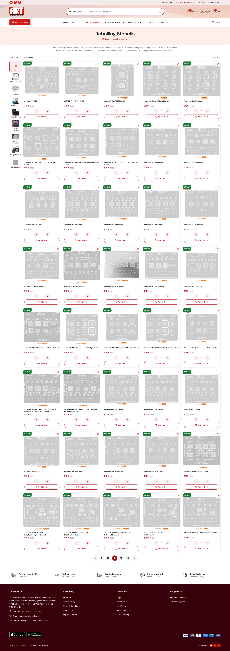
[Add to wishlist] (58, 64)
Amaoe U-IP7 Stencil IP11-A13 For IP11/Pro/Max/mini (117, 534)
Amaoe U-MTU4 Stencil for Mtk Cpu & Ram (81, 348)
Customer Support (133, 22)
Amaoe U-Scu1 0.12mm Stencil (196, 101)
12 (121, 558)
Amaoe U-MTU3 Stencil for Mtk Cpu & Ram (121, 348)
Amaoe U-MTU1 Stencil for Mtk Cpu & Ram (201, 348)
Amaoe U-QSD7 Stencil (33, 224)
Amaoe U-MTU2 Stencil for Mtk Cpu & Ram (161, 348)
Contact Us (68, 610)
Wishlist (202, 2)
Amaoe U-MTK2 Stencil (113, 471)
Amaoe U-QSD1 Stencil (193, 286)
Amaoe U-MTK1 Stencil (153, 471)
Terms (149, 22)
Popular (29, 57)
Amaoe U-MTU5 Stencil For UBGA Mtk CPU (41, 348)
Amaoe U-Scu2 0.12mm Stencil (156, 101)
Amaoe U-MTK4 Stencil (33, 471)
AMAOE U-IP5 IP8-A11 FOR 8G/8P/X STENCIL (201, 533)
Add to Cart (43, 117)
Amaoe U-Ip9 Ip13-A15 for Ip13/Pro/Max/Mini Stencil (35, 534)
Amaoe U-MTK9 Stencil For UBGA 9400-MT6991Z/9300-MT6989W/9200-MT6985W (40, 411)
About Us (76, 22)
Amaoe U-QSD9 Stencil (153, 163)
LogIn (119, 597)
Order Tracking (214, 2)
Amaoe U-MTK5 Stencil (193, 409)
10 (108, 558)
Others (162, 22)
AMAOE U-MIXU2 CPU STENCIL (196, 471)
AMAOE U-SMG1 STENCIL (74, 101)
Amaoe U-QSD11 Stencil (113, 286)
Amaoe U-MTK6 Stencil (153, 409)
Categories (21, 22)
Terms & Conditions (72, 606)
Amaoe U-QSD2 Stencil (33, 286)
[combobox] (76, 11)
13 (128, 558)
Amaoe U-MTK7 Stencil (113, 409)
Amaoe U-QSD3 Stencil (193, 224)
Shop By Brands (112, 22)
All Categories (92, 22)
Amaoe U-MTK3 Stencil (73, 471)
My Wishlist (122, 606)
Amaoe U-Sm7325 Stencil (114, 101)
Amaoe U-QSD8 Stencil (193, 163)
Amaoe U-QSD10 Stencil (154, 286)
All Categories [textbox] (75, 12)
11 (115, 558)
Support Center (70, 614)
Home (65, 22)
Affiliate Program (177, 602)
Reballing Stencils (120, 39)
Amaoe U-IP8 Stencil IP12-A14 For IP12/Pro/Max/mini (77, 534)
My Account (122, 610)
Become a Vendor (178, 597)
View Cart (121, 602)
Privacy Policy (69, 602)
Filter (16, 57)
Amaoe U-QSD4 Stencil (153, 224)
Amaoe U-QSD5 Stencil (113, 224)
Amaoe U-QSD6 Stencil (73, 224)
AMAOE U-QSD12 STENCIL (74, 286)
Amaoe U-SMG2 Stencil (33, 101)
